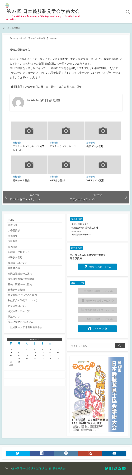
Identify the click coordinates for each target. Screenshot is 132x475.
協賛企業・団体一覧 (19, 311)
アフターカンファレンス (63, 146)
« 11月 (10, 364)
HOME (11, 219)
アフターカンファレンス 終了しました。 (29, 148)
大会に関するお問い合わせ (22, 322)
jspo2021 (53, 38)
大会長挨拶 (14, 230)
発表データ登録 (94, 146)
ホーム (6, 28)
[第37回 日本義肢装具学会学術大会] (7, 5)
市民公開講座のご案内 (20, 273)
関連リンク (14, 316)
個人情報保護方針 (58, 468)
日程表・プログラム (19, 251)
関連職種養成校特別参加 (21, 278)
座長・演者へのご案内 (20, 284)
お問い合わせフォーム (100, 266)
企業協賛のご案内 (17, 305)
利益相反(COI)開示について (22, 300)
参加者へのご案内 (17, 262)
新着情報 (16, 28)
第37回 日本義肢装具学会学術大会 (29, 468)
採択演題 (13, 246)
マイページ (98, 328)
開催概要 (13, 235)
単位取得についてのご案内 (22, 295)
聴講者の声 (14, 268)
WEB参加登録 (57, 180)
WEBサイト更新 (95, 180)
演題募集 (13, 241)
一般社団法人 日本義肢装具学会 (25, 327)
